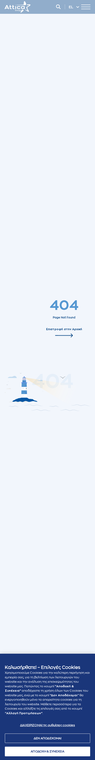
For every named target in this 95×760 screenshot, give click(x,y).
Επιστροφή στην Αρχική (64, 329)
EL (71, 7)
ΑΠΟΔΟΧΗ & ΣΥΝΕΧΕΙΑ (47, 751)
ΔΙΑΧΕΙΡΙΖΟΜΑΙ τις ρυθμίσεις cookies (47, 725)
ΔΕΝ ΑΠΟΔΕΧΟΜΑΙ (48, 738)
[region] (47, 707)
